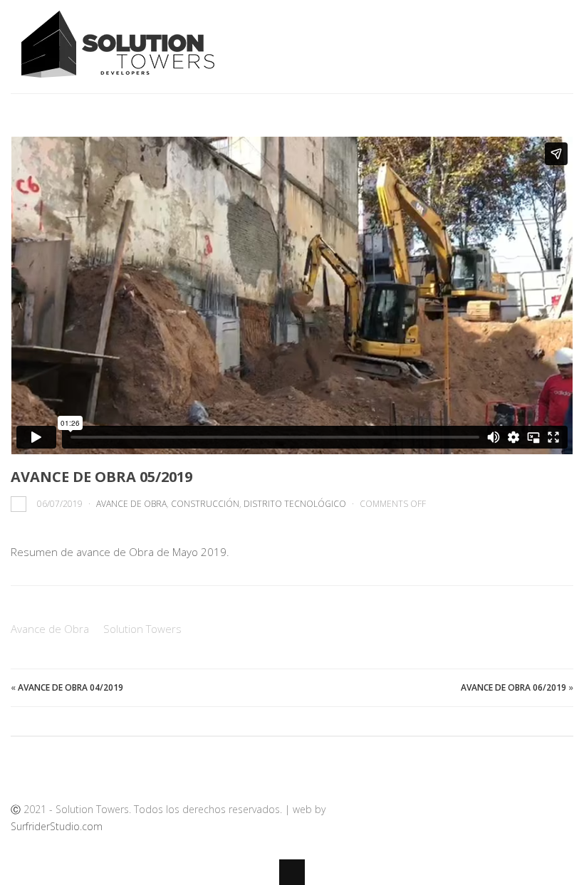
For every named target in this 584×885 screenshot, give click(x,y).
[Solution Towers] (125, 77)
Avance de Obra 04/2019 (70, 687)
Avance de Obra (131, 504)
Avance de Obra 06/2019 (513, 687)
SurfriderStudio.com (57, 826)
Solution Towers (142, 629)
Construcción (205, 504)
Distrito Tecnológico (295, 504)
